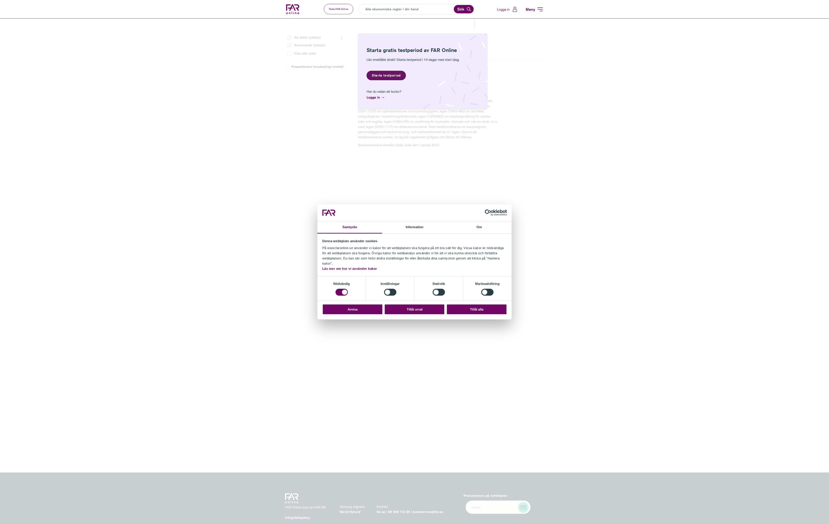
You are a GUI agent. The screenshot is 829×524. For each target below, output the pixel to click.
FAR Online (293, 9)
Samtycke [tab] (349, 227)
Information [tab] (414, 227)
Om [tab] (479, 227)
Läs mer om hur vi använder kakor (349, 268)
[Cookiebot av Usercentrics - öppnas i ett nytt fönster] (488, 212)
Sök (460, 9)
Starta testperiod (386, 75)
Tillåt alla (476, 309)
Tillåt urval (414, 309)
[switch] (390, 292)
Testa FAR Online (338, 9)
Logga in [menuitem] (503, 9)
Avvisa (353, 309)
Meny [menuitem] (530, 9)
